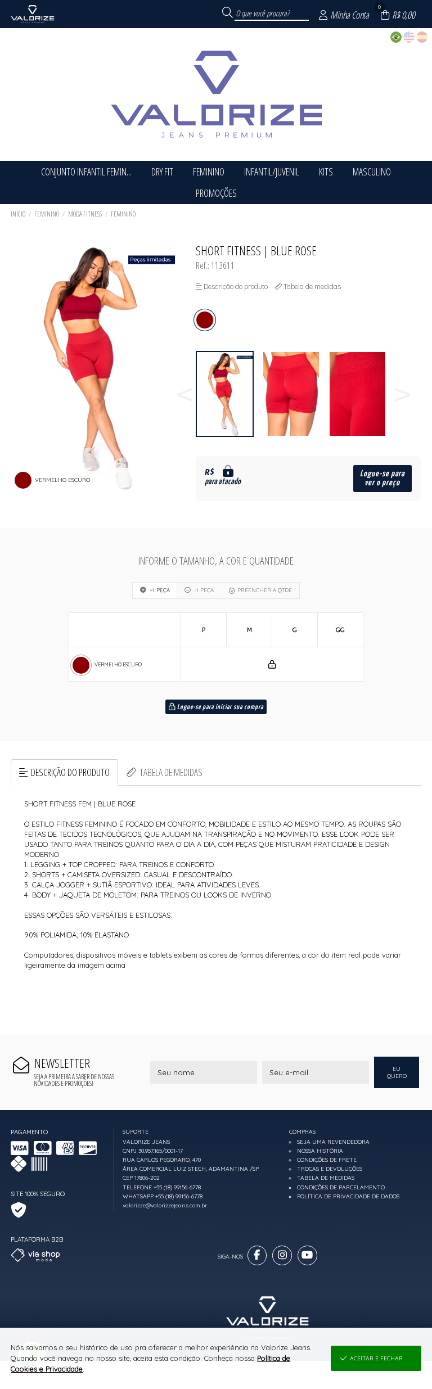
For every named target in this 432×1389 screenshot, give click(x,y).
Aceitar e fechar (376, 1358)
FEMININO (46, 214)
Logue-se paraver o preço (382, 478)
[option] (229, 394)
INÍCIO (18, 214)
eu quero (397, 1072)
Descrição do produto (70, 772)
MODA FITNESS (85, 214)
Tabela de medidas (171, 772)
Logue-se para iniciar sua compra (219, 707)
